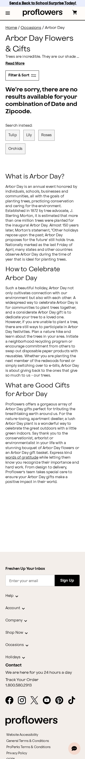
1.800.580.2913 (18, 685)
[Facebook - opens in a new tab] (11, 700)
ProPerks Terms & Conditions (28, 747)
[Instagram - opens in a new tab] (23, 700)
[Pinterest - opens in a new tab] (61, 700)
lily (29, 135)
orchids (15, 149)
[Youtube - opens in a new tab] (48, 700)
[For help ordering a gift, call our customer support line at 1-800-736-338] (42, 12)
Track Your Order (22, 680)
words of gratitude (21, 457)
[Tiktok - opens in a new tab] (73, 700)
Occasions (31, 28)
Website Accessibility (22, 734)
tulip (12, 135)
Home (11, 28)
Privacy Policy (16, 753)
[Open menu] (7, 13)
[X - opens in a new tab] (36, 700)
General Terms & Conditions (27, 740)
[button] (7, 13)
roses (46, 135)
